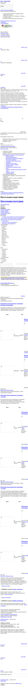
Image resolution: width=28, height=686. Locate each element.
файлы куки (18, 683)
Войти (11, 10)
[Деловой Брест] (4, 23)
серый (4, 253)
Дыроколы (8, 162)
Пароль (2, 6)
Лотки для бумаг (10, 156)
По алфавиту (4, 214)
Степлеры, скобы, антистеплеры (13, 160)
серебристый (5, 257)
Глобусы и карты (10, 173)
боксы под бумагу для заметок (14, 279)
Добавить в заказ (9, 390)
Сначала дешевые (5, 211)
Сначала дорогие (4, 210)
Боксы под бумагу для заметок (9, 222)
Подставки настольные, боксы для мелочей (12, 218)
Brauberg (4, 228)
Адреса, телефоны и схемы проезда (9, 614)
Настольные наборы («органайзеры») (14, 158)
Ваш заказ (3, 390)
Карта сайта (3, 620)
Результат (7, 204)
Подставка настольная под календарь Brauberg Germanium (12, 304)
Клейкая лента (9, 165)
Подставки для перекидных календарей (11, 219)
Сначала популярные (5, 209)
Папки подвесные (18, 600)
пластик (4, 259)
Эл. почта (3, 3)
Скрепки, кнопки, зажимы (12, 164)
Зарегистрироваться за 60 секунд (8, 20)
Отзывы (8, 107)
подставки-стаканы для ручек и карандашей (15, 277)
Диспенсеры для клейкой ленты (13, 167)
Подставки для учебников (8, 223)
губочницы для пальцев (5, 279)
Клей (7, 168)
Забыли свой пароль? (5, 10)
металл (4, 261)
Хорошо (2, 684)
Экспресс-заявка (14, 107)
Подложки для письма (11, 159)
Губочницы (5, 220)
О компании (3, 107)
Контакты (3, 105)
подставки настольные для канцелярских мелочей (13, 278)
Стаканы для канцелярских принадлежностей (13, 216)
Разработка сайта (5, 619)
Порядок (3, 284)
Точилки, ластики (10, 172)
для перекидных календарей (19, 278)
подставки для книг (23, 279)
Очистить (3, 204)
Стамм (4, 245)
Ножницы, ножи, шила (11, 163)
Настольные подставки (11, 157)
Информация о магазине (6, 616)
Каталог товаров (4, 148)
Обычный (3, 208)
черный (4, 254)
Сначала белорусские (5, 213)
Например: (3, 147)
